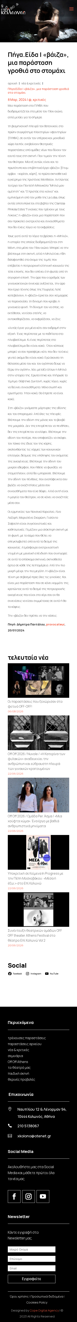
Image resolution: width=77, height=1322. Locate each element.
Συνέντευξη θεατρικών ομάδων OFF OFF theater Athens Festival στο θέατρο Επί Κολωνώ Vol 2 (35, 935)
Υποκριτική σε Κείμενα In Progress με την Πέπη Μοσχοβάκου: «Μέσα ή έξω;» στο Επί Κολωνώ (35, 878)
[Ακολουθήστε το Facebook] (14, 1196)
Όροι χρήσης (19, 1296)
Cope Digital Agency (44, 1310)
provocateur (55, 624)
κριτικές (39, 99)
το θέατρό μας (19, 1067)
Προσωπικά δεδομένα (47, 1296)
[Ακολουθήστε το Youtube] (43, 1196)
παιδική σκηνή (18, 1073)
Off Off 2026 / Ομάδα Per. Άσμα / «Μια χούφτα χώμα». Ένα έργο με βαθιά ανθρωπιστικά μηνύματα (35, 821)
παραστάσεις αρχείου (24, 1044)
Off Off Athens (18, 1061)
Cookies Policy (36, 1302)
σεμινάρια (15, 1056)
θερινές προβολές (21, 1079)
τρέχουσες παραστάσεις (27, 1038)
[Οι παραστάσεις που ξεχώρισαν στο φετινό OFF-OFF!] (38, 681)
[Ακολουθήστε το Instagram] (28, 1196)
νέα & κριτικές (18, 1050)
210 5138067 (28, 1125)
